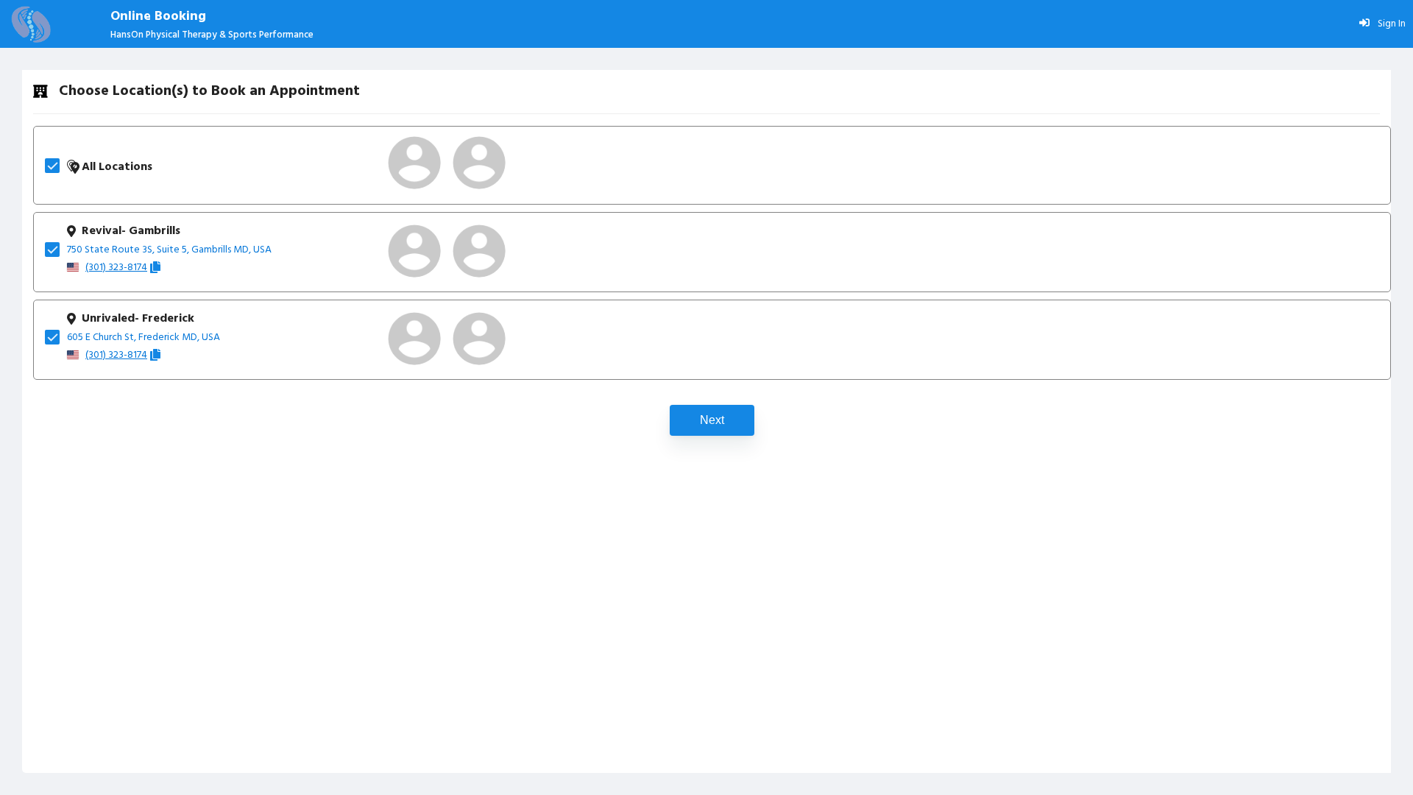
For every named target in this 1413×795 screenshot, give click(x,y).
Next (712, 420)
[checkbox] (56, 166)
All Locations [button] (117, 167)
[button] (414, 162)
